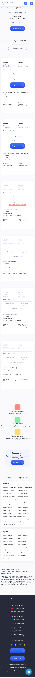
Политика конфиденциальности (17, 664)
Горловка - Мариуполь (9, 496)
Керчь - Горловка (7, 541)
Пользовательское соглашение (18, 667)
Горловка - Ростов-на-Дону (10, 499)
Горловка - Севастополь (24, 499)
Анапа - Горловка (7, 535)
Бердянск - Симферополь (25, 487)
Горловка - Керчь (22, 493)
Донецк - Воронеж (23, 507)
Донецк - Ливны (22, 510)
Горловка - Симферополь (10, 502)
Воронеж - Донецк (8, 538)
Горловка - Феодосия (8, 504)
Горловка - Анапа (7, 493)
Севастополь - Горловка (9, 547)
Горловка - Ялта (22, 504)
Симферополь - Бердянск (10, 521)
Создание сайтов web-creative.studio (17, 671)
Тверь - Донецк (7, 552)
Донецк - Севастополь (24, 513)
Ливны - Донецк (22, 541)
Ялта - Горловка (22, 555)
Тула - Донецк (21, 552)
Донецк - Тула (21, 516)
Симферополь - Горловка (10, 550)
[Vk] (20, 645)
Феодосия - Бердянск (9, 524)
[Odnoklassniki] (24, 645)
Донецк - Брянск (7, 507)
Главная (3, 8)
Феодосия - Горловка (8, 555)
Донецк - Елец (6, 510)
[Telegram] (11, 645)
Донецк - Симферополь (9, 516)
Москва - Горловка (8, 544)
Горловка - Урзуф (22, 502)
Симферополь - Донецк (24, 550)
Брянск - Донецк (22, 535)
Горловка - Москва (23, 496)
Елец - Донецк (21, 538)
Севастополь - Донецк (24, 547)
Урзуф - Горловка (22, 521)
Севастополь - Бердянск (24, 519)
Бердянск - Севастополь (9, 487)
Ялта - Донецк (6, 558)
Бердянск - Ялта (22, 490)
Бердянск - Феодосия (9, 490)
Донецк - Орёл (7, 513)
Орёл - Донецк (22, 544)
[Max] (15, 645)
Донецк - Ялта (6, 519)
